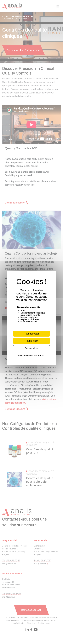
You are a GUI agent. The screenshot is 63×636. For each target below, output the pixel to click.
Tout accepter (31, 333)
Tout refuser (31, 341)
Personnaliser (32, 348)
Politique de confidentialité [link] (31, 355)
